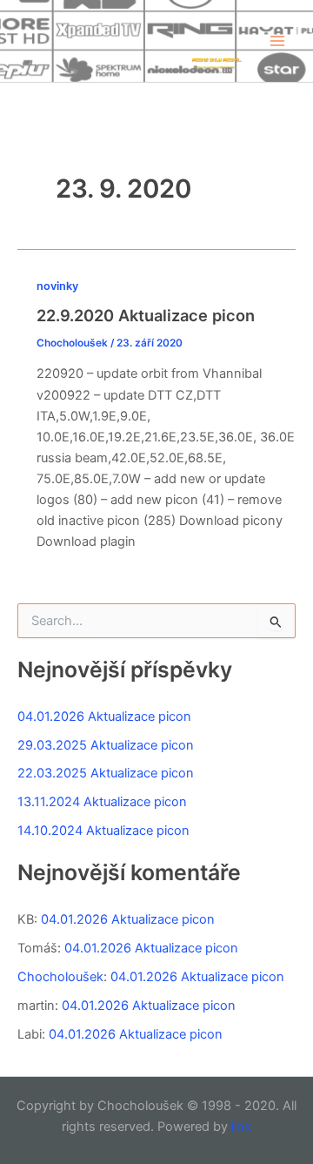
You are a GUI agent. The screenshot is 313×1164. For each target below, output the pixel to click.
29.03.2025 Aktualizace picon (105, 745)
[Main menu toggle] (277, 41)
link (241, 1126)
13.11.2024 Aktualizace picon (102, 802)
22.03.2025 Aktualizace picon (105, 773)
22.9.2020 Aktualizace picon (146, 315)
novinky (57, 286)
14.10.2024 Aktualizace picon (103, 830)
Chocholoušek (60, 977)
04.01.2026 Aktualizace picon (104, 716)
